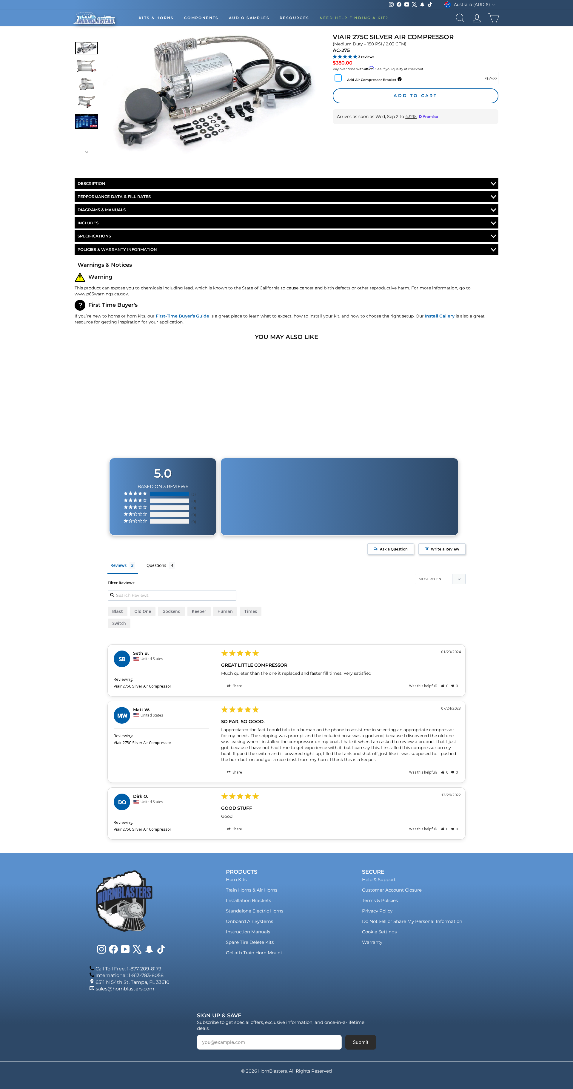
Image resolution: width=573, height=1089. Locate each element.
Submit (361, 1042)
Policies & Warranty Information (117, 249)
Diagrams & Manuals (102, 209)
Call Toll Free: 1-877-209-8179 (128, 969)
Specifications (94, 236)
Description (91, 183)
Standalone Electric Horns (254, 911)
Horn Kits (236, 879)
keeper (199, 611)
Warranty (372, 942)
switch (119, 623)
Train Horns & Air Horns (251, 890)
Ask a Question (394, 549)
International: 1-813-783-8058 (130, 975)
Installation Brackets (248, 900)
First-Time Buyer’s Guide (182, 316)
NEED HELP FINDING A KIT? (354, 18)
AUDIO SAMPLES (249, 18)
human (225, 611)
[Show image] (86, 48)
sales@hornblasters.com (125, 989)
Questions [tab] (156, 565)
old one (142, 611)
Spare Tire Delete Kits (250, 942)
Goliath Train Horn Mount (254, 952)
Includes (88, 222)
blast (117, 611)
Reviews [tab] (118, 565)
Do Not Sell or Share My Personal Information (412, 921)
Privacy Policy (377, 911)
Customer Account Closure (392, 890)
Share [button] (237, 685)
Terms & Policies (380, 900)
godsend (171, 611)
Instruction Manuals (248, 932)
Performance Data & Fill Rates (114, 196)
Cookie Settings (379, 932)
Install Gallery (440, 316)
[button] (444, 685)
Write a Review (445, 549)
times (250, 611)
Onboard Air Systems (249, 921)
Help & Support (379, 879)
